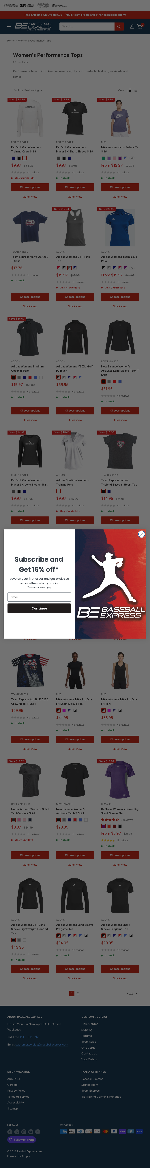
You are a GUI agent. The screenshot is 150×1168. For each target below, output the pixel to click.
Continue (39, 608)
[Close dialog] (141, 534)
